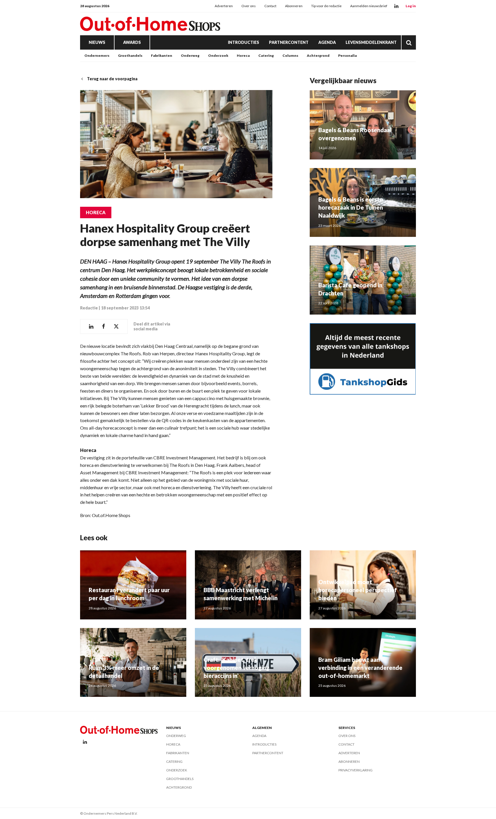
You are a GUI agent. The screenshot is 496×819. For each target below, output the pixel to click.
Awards (132, 42)
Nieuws (97, 42)
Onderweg (190, 55)
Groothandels (130, 55)
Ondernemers (96, 55)
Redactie (89, 307)
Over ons (248, 6)
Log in (411, 6)
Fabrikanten (161, 55)
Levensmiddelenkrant (371, 42)
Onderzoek (218, 55)
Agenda (327, 42)
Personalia (347, 55)
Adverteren (224, 6)
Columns (290, 55)
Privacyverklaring (355, 770)
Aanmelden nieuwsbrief (368, 6)
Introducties (243, 42)
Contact (270, 6)
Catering (266, 55)
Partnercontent (289, 42)
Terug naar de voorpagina (112, 78)
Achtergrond (318, 55)
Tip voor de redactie (326, 6)
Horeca (243, 55)
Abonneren (294, 6)
